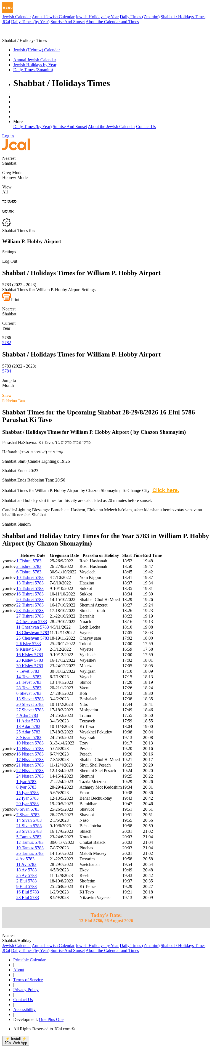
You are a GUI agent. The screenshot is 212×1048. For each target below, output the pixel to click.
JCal (6, 21)
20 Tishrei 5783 (30, 599)
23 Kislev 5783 (29, 660)
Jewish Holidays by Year (97, 16)
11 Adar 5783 (28, 721)
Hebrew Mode (15, 177)
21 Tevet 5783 (28, 682)
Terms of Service (28, 979)
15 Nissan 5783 (30, 748)
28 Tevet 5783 (28, 687)
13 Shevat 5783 (30, 698)
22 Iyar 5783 (27, 798)
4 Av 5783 (25, 859)
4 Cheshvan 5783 (31, 621)
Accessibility (24, 1009)
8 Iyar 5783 (26, 787)
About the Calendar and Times (112, 21)
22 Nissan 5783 (30, 770)
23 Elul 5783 (27, 897)
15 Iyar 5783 (27, 792)
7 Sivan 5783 (27, 814)
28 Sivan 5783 (29, 831)
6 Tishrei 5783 (28, 572)
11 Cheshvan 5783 (32, 627)
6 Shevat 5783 (28, 693)
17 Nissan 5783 (30, 759)
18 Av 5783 (26, 870)
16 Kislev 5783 (29, 654)
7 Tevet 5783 (27, 671)
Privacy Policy (26, 989)
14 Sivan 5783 (29, 820)
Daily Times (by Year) (30, 21)
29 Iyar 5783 (27, 803)
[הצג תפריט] (7, 7)
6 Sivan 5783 (27, 809)
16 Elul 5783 (27, 892)
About (18, 969)
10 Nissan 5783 (30, 743)
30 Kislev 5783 (29, 665)
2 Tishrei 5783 (28, 566)
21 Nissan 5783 (30, 765)
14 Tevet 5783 (28, 676)
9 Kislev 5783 (28, 649)
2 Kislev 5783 (28, 643)
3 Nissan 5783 (28, 737)
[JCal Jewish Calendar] (25, 35)
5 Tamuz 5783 (28, 836)
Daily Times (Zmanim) (140, 16)
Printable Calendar (29, 959)
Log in (8, 136)
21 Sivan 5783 (29, 825)
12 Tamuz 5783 (30, 842)
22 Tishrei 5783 (30, 605)
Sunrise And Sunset (68, 21)
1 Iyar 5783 (26, 781)
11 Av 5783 (26, 864)
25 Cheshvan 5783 (32, 638)
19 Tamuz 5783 (30, 847)
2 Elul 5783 (26, 881)
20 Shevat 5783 (30, 704)
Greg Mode (12, 172)
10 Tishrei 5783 (30, 577)
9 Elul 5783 (26, 886)
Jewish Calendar (16, 16)
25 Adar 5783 (28, 732)
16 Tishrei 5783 (30, 594)
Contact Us (146, 126)
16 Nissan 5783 (30, 754)
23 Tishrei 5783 (30, 610)
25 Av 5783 (26, 875)
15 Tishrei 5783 (30, 588)
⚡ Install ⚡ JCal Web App (15, 1041)
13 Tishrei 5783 (30, 583)
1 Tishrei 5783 (28, 560)
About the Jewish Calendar (111, 126)
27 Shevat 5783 (30, 709)
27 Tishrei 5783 (30, 616)
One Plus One (51, 1019)
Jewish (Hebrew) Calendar (36, 49)
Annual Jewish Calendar (53, 16)
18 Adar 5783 (28, 726)
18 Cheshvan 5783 (32, 632)
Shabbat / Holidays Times (183, 16)
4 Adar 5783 (27, 715)
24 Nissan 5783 (30, 776)
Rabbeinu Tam (13, 398)
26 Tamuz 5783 (30, 853)
